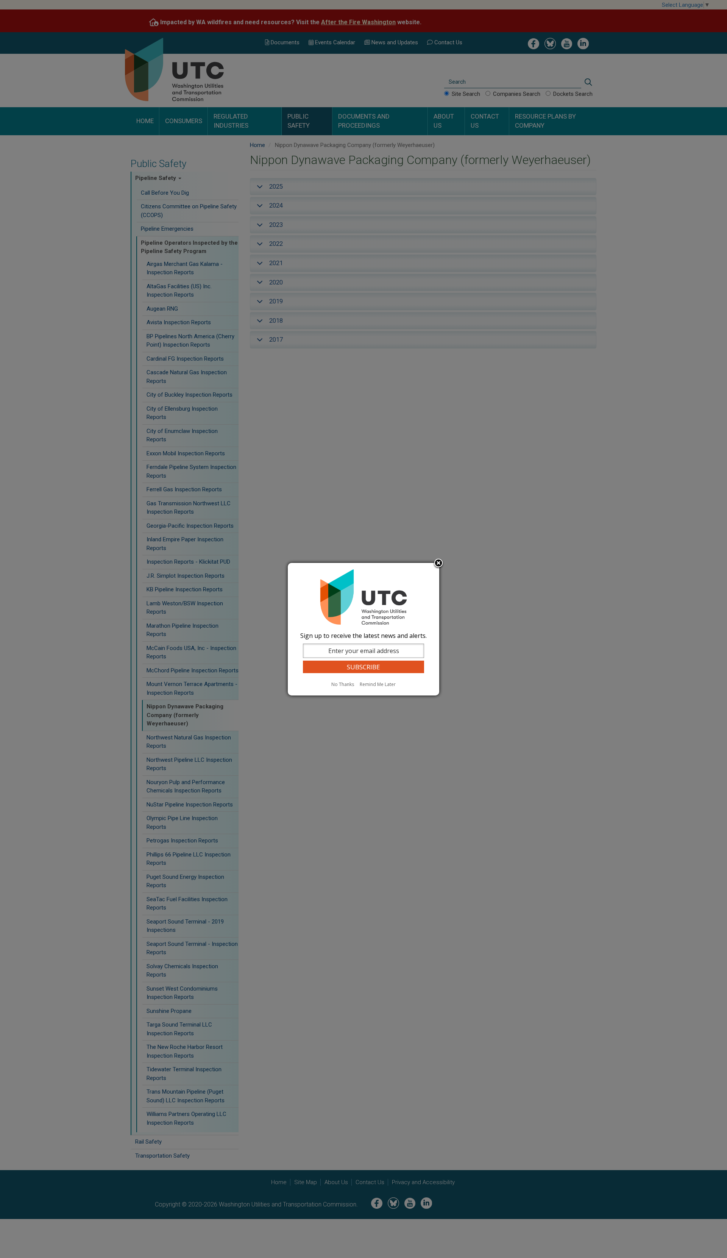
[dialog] (363, 629)
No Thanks (342, 684)
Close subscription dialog (438, 563)
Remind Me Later (378, 684)
